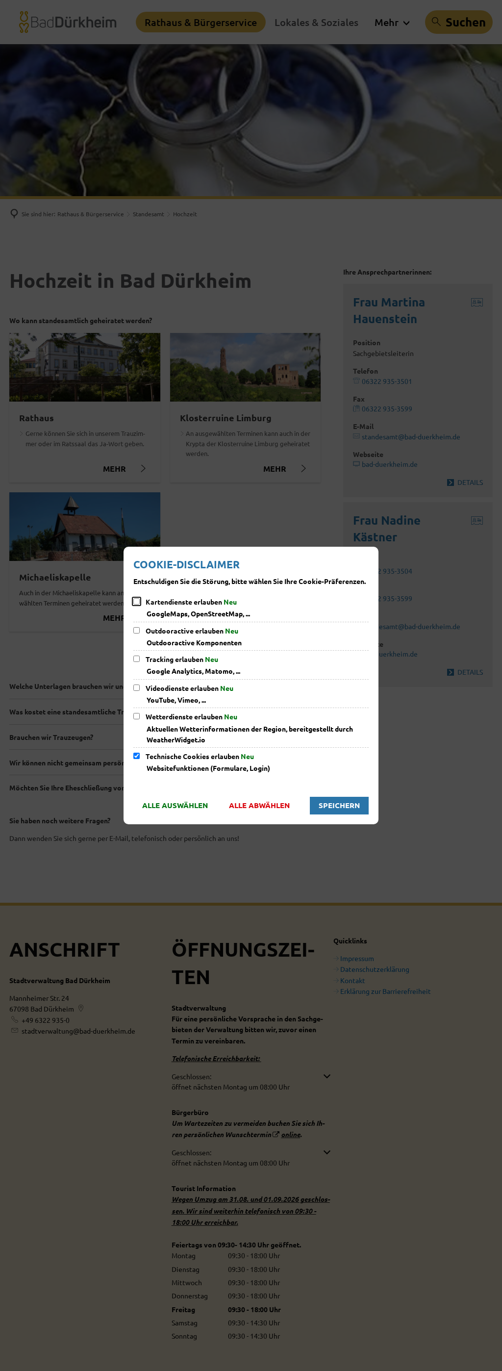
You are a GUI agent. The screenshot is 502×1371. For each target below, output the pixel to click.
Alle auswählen (175, 805)
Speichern (339, 805)
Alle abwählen (259, 805)
